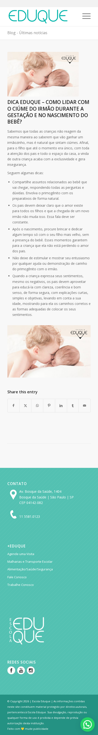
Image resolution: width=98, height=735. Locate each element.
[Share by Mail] (84, 405)
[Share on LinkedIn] (61, 405)
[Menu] (84, 16)
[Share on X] (25, 405)
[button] (87, 724)
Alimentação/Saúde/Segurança (30, 569)
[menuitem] (84, 16)
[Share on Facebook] (14, 405)
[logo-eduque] (40, 16)
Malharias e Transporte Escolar (30, 561)
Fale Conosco (17, 577)
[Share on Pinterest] (49, 405)
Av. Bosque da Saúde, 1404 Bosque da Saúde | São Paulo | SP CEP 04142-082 (46, 497)
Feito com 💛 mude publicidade (27, 728)
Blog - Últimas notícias (27, 32)
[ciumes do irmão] (43, 74)
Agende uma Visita (20, 554)
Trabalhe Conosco (20, 585)
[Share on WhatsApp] (37, 405)
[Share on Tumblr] (73, 405)
